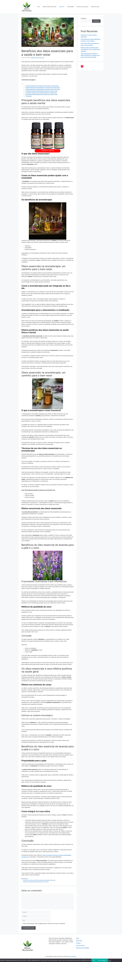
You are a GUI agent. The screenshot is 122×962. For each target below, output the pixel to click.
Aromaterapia (70, 6)
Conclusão (28, 96)
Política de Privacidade (82, 947)
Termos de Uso (80, 945)
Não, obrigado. (102, 960)
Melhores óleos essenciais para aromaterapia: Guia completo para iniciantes (90, 49)
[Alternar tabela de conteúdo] (22, 84)
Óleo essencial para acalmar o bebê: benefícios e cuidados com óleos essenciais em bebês (90, 55)
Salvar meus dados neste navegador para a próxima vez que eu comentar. (44, 923)
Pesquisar (83, 18)
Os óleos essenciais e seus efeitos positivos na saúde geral (41, 92)
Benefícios (61, 6)
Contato (78, 943)
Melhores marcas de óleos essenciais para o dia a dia (36, 881)
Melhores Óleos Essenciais (49, 6)
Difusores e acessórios (82, 6)
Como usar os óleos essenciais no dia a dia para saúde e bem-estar (39, 880)
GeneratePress (73, 956)
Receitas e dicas (95, 6)
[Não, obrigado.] (109, 960)
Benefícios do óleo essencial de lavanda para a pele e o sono (42, 91)
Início (38, 6)
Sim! (94, 960)
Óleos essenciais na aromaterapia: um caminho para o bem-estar (43, 87)
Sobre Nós (79, 940)
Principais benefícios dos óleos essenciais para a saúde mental (42, 86)
